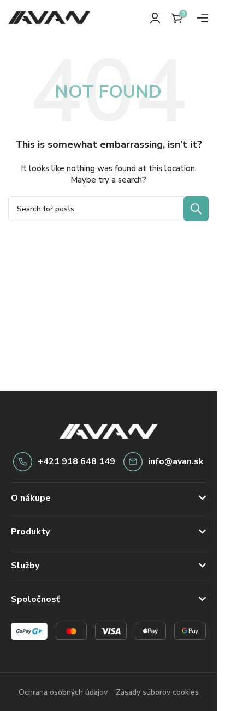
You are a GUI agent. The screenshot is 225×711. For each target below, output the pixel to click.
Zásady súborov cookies (157, 692)
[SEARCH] (196, 208)
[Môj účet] (155, 18)
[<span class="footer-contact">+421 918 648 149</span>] (22, 461)
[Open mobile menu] (202, 18)
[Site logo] (49, 17)
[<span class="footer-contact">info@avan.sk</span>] (133, 461)
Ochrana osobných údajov (63, 692)
